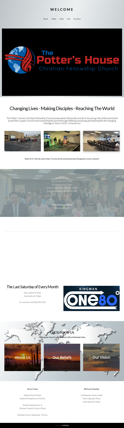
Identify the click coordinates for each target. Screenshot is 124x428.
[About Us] (22, 371)
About (45, 19)
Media (54, 19)
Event (62, 19)
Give (68, 19)
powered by (62, 425)
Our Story (77, 19)
